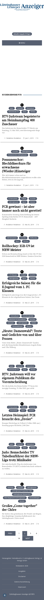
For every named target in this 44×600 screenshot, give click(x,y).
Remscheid (30, 108)
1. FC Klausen (13, 275)
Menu (22, 43)
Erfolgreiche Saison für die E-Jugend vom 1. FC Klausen (21, 287)
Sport (24, 112)
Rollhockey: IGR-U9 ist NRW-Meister (18, 248)
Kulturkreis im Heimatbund (17, 319)
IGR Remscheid (11, 238)
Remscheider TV (14, 112)
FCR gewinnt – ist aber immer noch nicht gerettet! (21, 209)
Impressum (22, 587)
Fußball (23, 199)
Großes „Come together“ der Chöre (19, 508)
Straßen (34, 323)
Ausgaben (21, 571)
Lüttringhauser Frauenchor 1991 (22, 491)
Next (28, 538)
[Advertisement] (22, 69)
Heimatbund (15, 316)
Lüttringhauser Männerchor (22, 494)
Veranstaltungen (17, 326)
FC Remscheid (13, 199)
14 (19, 538)
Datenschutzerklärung (22, 582)
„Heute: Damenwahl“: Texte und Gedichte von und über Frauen (22, 335)
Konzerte (10, 487)
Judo (11, 108)
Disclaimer (22, 576)
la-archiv (20, 108)
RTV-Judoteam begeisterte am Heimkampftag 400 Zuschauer (21, 120)
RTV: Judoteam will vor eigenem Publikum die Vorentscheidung (19, 378)
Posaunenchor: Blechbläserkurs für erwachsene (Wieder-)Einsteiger (16, 165)
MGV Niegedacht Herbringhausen (14, 498)
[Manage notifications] (4, 595)
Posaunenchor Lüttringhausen (17, 155)
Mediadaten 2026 (22, 566)
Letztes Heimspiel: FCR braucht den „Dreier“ (18, 417)
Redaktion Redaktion (13, 138)
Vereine (33, 112)
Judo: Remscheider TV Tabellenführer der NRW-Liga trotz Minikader (20, 456)
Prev (10, 533)
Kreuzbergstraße (28, 316)
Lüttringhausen (26, 151)
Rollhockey (33, 238)
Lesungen (11, 323)
